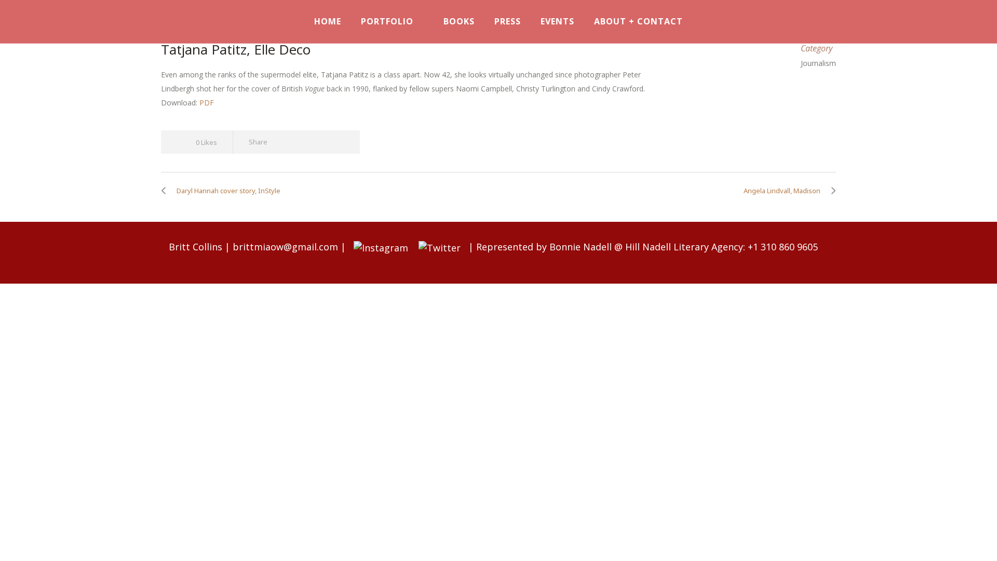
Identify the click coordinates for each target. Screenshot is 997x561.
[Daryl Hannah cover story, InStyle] (166, 190)
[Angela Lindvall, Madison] (831, 190)
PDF (206, 103)
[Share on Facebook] (282, 142)
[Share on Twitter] (301, 142)
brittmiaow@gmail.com (285, 247)
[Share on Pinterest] (338, 142)
